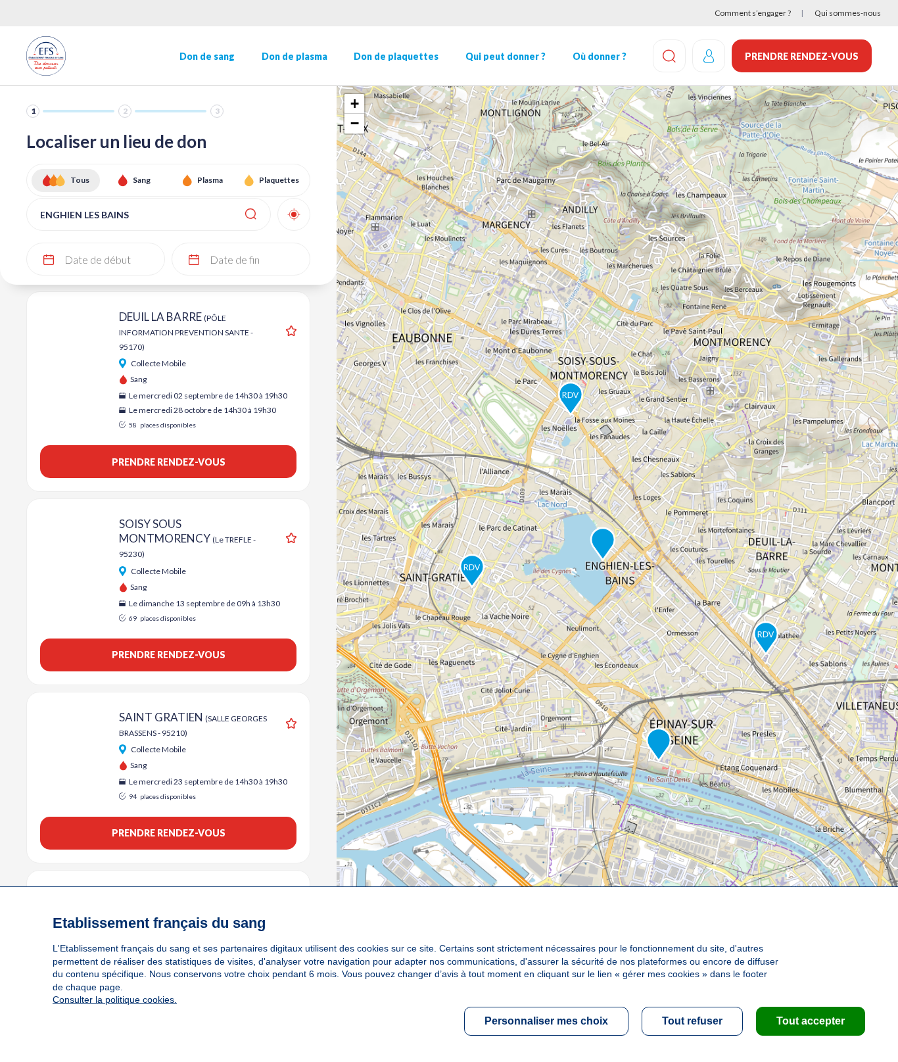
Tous (79, 180)
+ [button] (354, 103)
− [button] (354, 123)
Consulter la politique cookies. (115, 999)
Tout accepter (810, 1020)
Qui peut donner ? (505, 56)
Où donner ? (599, 56)
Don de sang (207, 56)
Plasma (210, 180)
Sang (142, 180)
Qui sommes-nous (848, 13)
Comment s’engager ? (753, 13)
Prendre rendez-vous (802, 56)
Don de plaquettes (396, 56)
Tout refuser (692, 1020)
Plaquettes (279, 180)
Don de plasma (294, 56)
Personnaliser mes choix (546, 1020)
